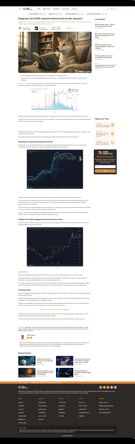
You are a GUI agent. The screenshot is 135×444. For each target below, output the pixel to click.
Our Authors (83, 406)
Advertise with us (84, 412)
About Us (82, 402)
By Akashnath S (99, 68)
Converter (56, 9)
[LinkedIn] (31, 338)
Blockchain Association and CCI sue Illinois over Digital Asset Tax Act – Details (82, 360)
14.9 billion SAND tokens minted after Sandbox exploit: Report (82, 372)
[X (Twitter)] (28, 338)
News (39, 9)
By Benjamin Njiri (78, 376)
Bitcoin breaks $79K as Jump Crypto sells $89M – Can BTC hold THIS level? (45, 372)
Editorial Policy (104, 409)
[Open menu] (19, 9)
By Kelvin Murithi (41, 364)
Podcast (74, 9)
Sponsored (41, 402)
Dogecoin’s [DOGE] (24, 83)
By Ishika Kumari (78, 364)
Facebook (62, 406)
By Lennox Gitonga (41, 376)
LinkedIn (61, 409)
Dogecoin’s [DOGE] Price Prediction (53, 309)
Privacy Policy (103, 402)
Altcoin (38, 357)
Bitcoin (38, 369)
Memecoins (21, 419)
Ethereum (21, 406)
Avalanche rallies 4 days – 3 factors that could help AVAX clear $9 (45, 360)
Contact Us (82, 409)
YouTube (61, 416)
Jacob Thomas (43, 29)
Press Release (42, 406)
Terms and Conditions (106, 406)
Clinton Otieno (27, 29)
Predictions (46, 9)
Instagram (62, 412)
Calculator (65, 9)
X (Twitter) (62, 402)
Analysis (97, 63)
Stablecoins (22, 416)
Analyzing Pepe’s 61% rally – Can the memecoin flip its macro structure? (105, 66)
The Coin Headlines (105, 412)
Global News (22, 422)
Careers (81, 416)
